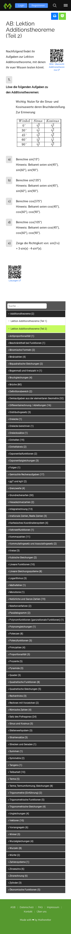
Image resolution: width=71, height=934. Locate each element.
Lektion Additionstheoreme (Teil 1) (29, 321)
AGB (12, 907)
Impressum (53, 907)
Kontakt (28, 911)
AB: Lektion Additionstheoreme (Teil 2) (30, 29)
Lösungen (14, 280)
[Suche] (54, 5)
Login (21, 5)
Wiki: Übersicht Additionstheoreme (56, 67)
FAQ (40, 907)
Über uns (42, 911)
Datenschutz (27, 907)
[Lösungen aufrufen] (62, 16)
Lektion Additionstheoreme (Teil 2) (29, 328)
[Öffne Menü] (65, 5)
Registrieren (38, 5)
